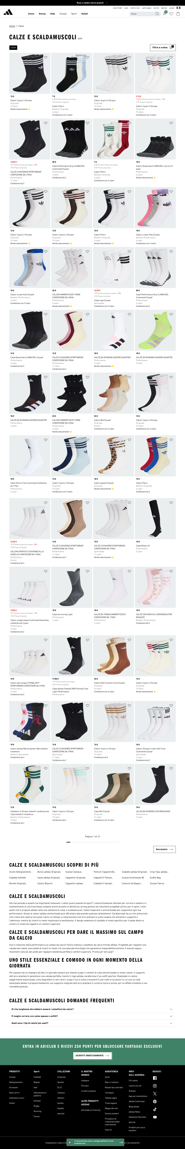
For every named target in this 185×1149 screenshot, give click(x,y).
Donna (42, 14)
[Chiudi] (69, 1142)
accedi (171, 8)
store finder (117, 8)
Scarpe (63, 14)
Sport (74, 14)
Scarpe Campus (73, 872)
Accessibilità (133, 1143)
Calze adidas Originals (48, 878)
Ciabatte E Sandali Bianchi (103, 883)
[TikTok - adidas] (164, 1110)
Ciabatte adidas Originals (134, 872)
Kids (52, 14)
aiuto (126, 8)
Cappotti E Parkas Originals (103, 878)
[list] (79, 47)
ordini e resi (135, 8)
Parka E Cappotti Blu (104, 872)
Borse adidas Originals (49, 872)
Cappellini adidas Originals (74, 883)
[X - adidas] (164, 1094)
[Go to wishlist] (171, 13)
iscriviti (156, 8)
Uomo (31, 14)
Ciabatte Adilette (17, 878)
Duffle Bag (155, 878)
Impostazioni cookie (54, 1143)
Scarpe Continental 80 (133, 878)
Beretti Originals (17, 883)
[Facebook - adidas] (164, 1078)
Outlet (84, 14)
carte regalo (146, 8)
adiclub (164, 8)
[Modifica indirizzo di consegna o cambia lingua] (178, 8)
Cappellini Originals (75, 878)
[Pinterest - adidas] (164, 1102)
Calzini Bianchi (44, 883)
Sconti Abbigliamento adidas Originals (20, 872)
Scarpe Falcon (157, 883)
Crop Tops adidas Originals (158, 872)
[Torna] (8, 12)
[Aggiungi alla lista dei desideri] (45, 58)
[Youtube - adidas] (164, 1117)
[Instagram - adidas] (164, 1086)
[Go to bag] (178, 13)
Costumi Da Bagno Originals (131, 883)
